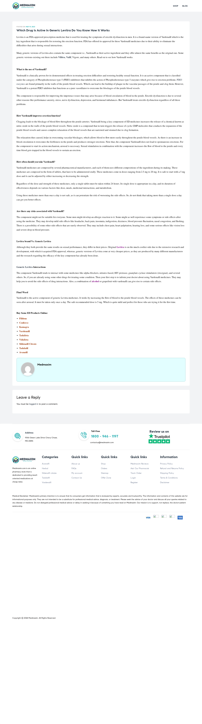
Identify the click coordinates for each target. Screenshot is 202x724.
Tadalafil (23, 348)
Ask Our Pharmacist (140, 468)
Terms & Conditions (169, 478)
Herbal (45, 468)
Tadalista (24, 335)
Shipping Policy (167, 473)
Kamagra (24, 327)
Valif (68, 57)
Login (133, 478)
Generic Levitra (24, 267)
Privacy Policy (166, 463)
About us (75, 463)
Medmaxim (33, 618)
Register (134, 482)
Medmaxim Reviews (139, 463)
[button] (175, 6)
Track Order (136, 473)
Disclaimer (164, 482)
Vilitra (61, 57)
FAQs (73, 468)
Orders (104, 468)
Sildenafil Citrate (28, 344)
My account (76, 473)
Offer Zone (106, 478)
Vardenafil (24, 331)
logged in (33, 404)
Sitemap (104, 473)
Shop (103, 463)
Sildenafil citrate (49, 473)
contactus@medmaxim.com (102, 442)
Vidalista (23, 339)
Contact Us (76, 478)
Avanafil (45, 463)
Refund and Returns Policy (172, 468)
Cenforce (23, 322)
